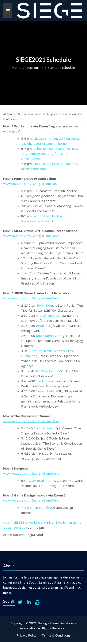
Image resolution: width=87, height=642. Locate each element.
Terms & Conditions (56, 635)
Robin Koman (46, 305)
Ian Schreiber (45, 371)
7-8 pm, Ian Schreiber (36, 507)
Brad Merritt (46, 480)
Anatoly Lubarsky (48, 315)
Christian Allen (44, 428)
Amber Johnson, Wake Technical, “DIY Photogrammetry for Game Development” (50, 153)
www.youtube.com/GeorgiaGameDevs (31, 183)
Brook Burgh (45, 325)
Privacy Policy (27, 635)
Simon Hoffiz (45, 391)
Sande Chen (44, 381)
